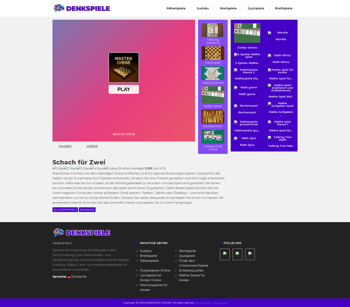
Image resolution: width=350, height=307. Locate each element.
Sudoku (203, 8)
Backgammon (212, 126)
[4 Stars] (97, 168)
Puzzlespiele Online (155, 270)
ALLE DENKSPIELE (65, 209)
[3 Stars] (84, 168)
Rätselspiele (176, 8)
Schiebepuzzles (191, 270)
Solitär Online (213, 106)
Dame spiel (212, 62)
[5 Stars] (110, 168)
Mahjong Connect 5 (213, 41)
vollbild (91, 146)
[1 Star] (58, 168)
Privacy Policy (203, 302)
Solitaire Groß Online (213, 148)
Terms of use (220, 302)
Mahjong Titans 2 (213, 82)
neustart (65, 146)
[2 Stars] (70, 168)
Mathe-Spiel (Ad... (281, 96)
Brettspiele (283, 8)
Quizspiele (256, 8)
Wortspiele (228, 8)
